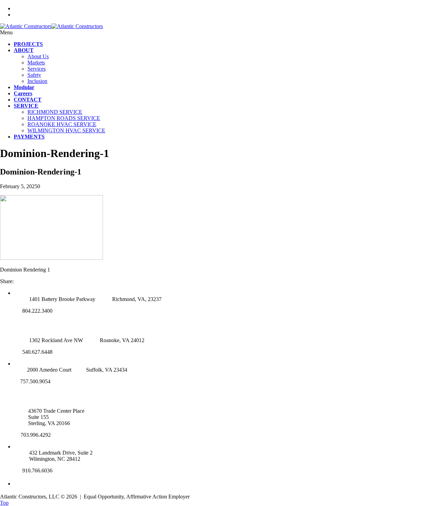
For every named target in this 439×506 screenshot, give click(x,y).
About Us (38, 56)
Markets (36, 62)
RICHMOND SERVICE (54, 112)
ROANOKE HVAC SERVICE (61, 124)
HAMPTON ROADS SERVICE (63, 118)
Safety (34, 75)
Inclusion (37, 81)
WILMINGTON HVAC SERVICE (66, 130)
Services (36, 69)
